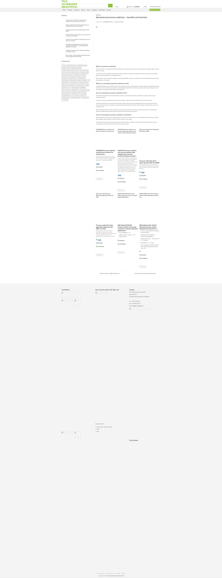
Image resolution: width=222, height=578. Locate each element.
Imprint (123, 573)
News (88, 10)
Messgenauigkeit (75, 87)
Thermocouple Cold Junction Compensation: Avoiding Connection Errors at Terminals (76, 21)
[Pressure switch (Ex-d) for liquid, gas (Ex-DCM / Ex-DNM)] (149, 144)
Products (69, 10)
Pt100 (79, 92)
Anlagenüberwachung (82, 65)
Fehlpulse (83, 75)
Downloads (102, 10)
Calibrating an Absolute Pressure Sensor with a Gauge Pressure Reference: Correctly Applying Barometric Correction (77, 46)
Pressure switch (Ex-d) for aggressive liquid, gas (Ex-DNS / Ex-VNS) (104, 227)
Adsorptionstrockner (71, 65)
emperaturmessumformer (67, 75)
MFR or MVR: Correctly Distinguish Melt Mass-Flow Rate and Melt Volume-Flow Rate (78, 56)
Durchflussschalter (84, 72)
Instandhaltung (73, 82)
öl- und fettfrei (65, 99)
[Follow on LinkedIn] (121, 6)
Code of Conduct (109, 573)
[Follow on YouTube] (123, 6)
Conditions (118, 573)
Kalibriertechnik (65, 85)
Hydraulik (84, 80)
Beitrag (98, 15)
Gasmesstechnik (81, 77)
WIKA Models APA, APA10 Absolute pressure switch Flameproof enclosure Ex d (148, 227)
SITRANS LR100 (65, 97)
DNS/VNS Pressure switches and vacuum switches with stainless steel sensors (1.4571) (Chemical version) (127, 153)
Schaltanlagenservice (66, 95)
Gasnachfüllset (65, 80)
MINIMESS (83, 87)
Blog (117, 6)
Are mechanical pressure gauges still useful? (145, 273)
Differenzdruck (75, 70)
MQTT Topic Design (66, 90)
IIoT (89, 80)
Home (64, 10)
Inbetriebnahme (65, 82)
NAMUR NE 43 (75, 90)
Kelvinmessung (80, 85)
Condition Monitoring (66, 70)
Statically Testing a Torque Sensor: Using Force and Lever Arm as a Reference (78, 35)
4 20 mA (64, 65)
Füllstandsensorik (72, 77)
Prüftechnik (73, 92)
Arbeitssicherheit (65, 67)
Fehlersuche (77, 75)
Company (94, 10)
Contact (109, 10)
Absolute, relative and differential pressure (109, 273)
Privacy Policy (100, 573)
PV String (84, 92)
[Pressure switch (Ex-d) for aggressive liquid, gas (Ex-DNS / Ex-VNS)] (106, 208)
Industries (76, 10)
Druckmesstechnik (84, 70)
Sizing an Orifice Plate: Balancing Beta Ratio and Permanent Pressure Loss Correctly (77, 25)
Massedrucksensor (66, 87)
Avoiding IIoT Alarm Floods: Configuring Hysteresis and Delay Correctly (78, 51)
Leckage (86, 85)
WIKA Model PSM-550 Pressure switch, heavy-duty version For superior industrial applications (128, 228)
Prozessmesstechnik (84, 90)
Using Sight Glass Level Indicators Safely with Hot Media (77, 30)
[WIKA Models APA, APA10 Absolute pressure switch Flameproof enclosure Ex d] (149, 208)
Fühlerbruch (64, 77)
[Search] (110, 5)
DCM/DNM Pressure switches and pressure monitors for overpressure (105, 152)
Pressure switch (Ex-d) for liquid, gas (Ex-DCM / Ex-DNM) (149, 162)
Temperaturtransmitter (75, 97)
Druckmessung (65, 72)
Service (83, 10)
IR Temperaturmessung (83, 82)
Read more (99, 178)
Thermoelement (85, 97)
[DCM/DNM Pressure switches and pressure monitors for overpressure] (106, 139)
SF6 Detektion (76, 95)
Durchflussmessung (74, 72)
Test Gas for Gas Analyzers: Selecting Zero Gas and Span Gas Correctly (78, 40)
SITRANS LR (83, 95)
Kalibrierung (72, 85)
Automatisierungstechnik (76, 67)
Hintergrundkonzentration (75, 80)
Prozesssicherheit (66, 92)
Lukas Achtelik (119, 22)
